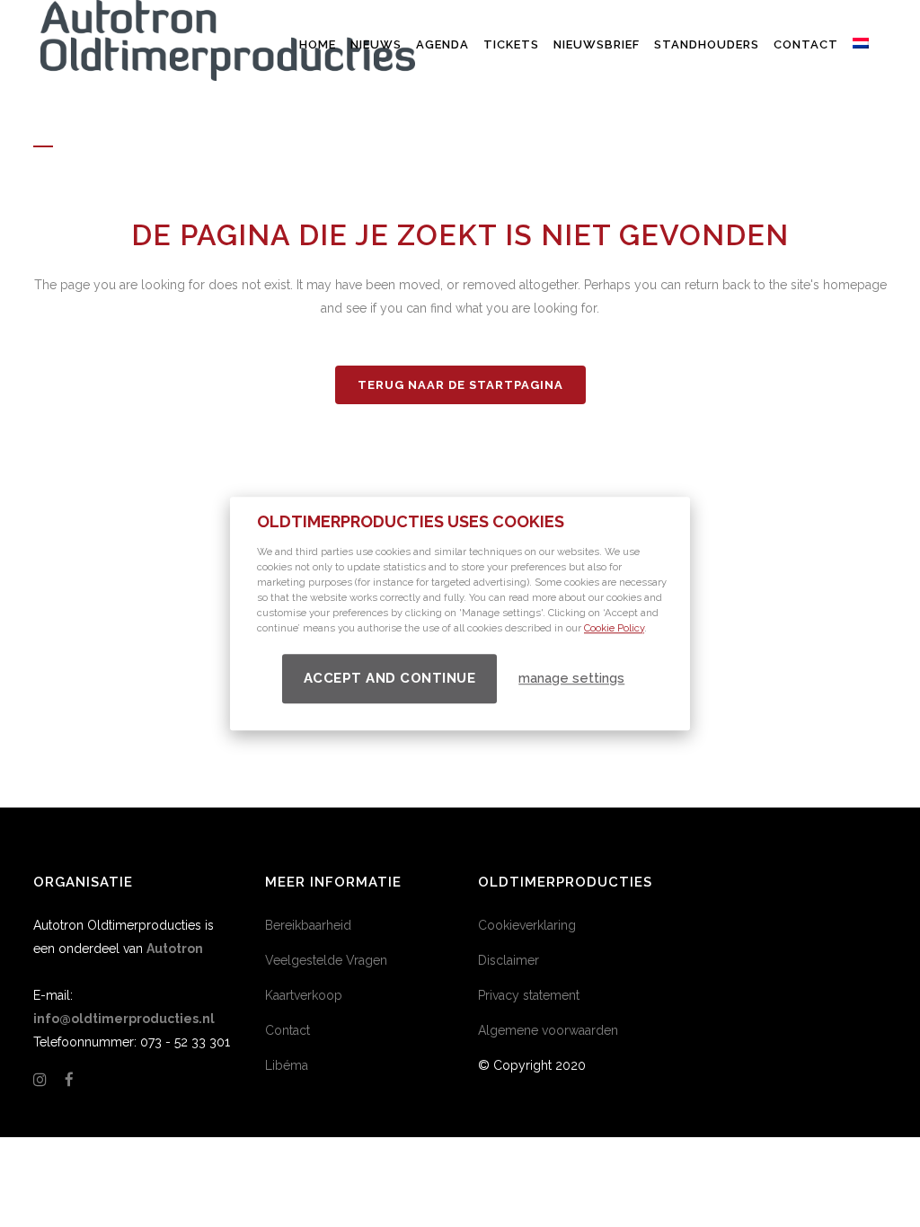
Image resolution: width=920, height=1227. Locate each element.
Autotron (174, 948)
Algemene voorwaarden (548, 1030)
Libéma (286, 1065)
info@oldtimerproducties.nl (124, 1018)
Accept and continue (390, 678)
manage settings (571, 678)
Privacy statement (528, 995)
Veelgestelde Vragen (326, 960)
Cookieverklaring (527, 925)
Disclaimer (508, 960)
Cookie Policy (614, 628)
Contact (287, 1030)
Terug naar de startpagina (460, 385)
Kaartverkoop (303, 995)
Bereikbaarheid (308, 925)
